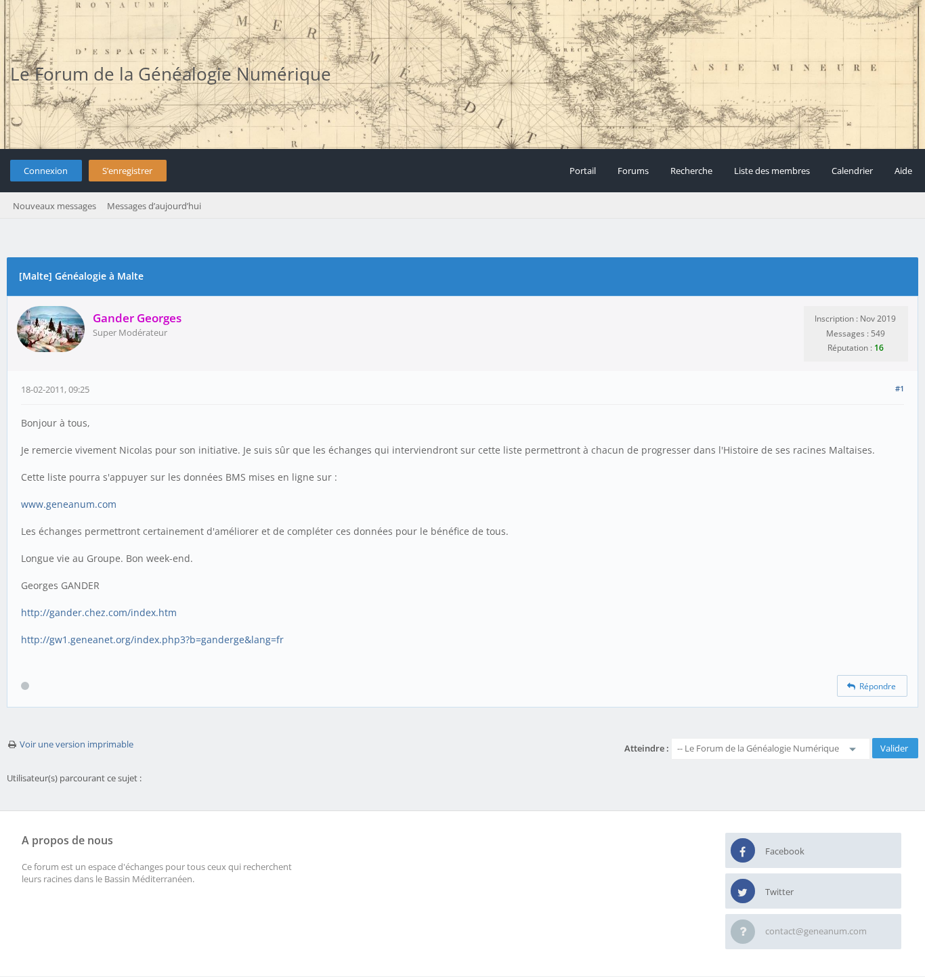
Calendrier (852, 171)
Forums (633, 171)
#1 (899, 388)
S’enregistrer (127, 171)
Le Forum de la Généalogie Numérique (170, 74)
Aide (903, 171)
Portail (582, 171)
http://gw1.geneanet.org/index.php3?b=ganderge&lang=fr (152, 639)
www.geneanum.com (68, 504)
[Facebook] (743, 851)
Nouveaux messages (54, 206)
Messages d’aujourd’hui (154, 206)
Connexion (46, 171)
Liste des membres (772, 171)
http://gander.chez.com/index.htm (99, 612)
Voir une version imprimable (76, 744)
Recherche (691, 171)
